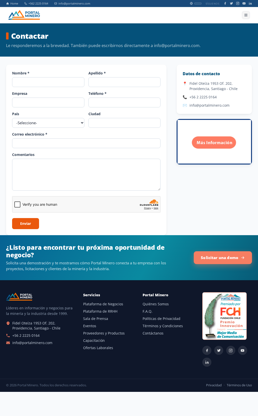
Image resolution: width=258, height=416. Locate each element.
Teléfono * (97, 93)
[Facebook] (225, 3)
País (15, 113)
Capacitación (94, 340)
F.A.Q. (147, 311)
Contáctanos (153, 333)
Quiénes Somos (156, 304)
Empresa (19, 93)
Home (14, 3)
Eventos (89, 326)
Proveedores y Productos (104, 333)
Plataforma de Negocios (103, 304)
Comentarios (23, 154)
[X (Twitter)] (231, 3)
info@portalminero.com (74, 3)
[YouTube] (244, 3)
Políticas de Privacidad (161, 318)
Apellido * (97, 73)
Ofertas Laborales (98, 348)
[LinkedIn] (250, 3)
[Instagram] (237, 3)
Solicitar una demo (219, 257)
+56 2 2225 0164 (203, 97)
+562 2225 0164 (38, 3)
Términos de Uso (239, 385)
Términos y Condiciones (163, 326)
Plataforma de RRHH (100, 311)
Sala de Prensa (95, 318)
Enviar (25, 223)
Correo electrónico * (29, 134)
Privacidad (214, 385)
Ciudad (94, 113)
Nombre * (20, 73)
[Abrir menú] (246, 15)
